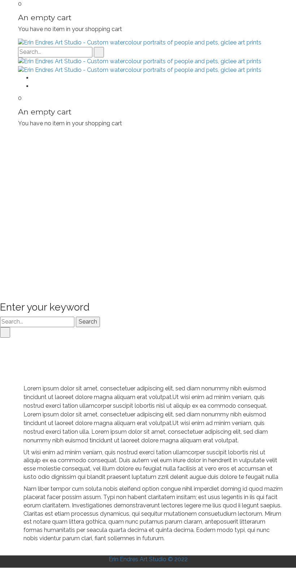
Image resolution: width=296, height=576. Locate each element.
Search (88, 321)
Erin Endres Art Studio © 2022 (148, 559)
